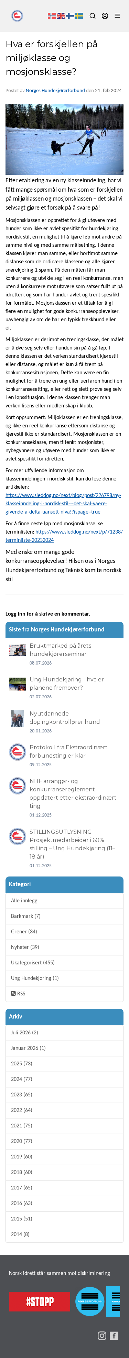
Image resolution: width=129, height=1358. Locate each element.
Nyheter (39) (25, 947)
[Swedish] (79, 16)
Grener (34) (24, 932)
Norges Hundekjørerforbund (55, 90)
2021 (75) (21, 1126)
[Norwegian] (52, 16)
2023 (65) (21, 1095)
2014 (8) (20, 1234)
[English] (61, 16)
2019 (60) (21, 1157)
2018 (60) (21, 1172)
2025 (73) (21, 1064)
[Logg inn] (105, 16)
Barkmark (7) (26, 916)
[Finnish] (70, 16)
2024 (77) (21, 1079)
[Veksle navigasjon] (117, 16)
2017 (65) (21, 1188)
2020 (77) (21, 1141)
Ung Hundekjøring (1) (35, 978)
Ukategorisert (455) (33, 963)
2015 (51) (21, 1219)
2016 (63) (21, 1203)
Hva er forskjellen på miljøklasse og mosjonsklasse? (52, 57)
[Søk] (92, 16)
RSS (20, 994)
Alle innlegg (24, 901)
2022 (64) (21, 1110)
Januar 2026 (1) (28, 1048)
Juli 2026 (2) (24, 1033)
